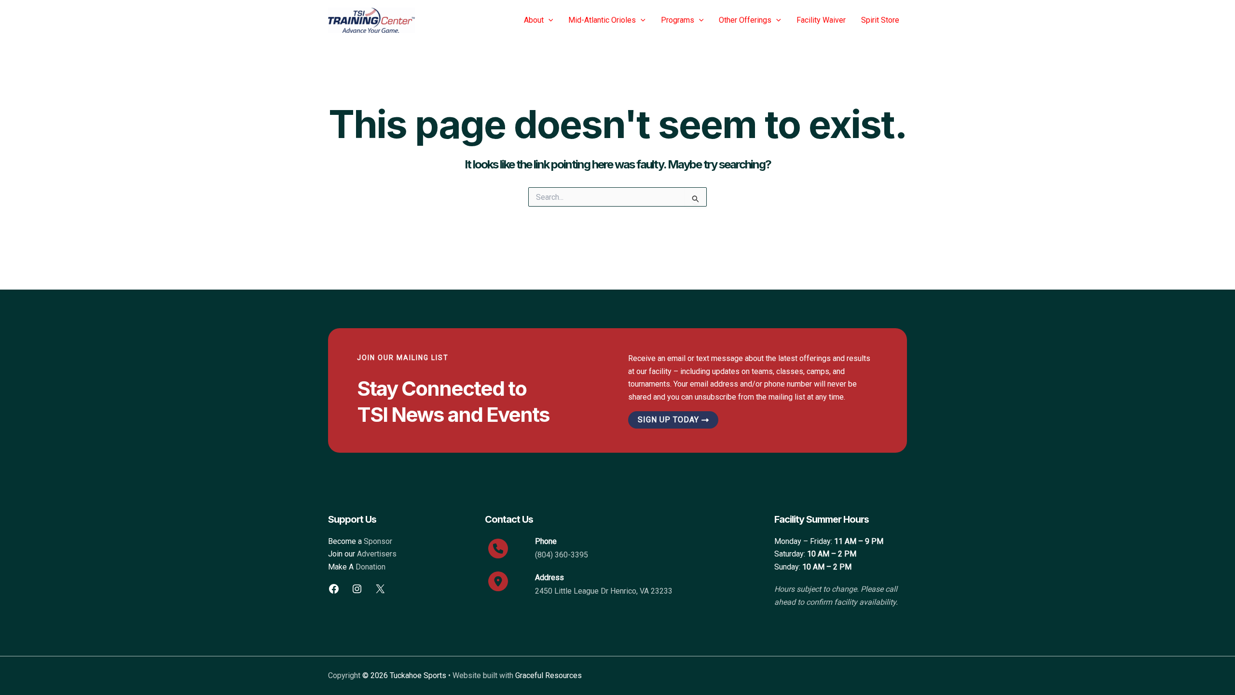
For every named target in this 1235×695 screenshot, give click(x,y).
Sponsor (378, 541)
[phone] (498, 548)
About (534, 20)
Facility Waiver (821, 20)
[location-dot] (498, 581)
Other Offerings (745, 20)
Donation (370, 566)
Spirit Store (880, 20)
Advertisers (377, 553)
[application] (548, 20)
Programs (677, 20)
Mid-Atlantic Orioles (602, 20)
